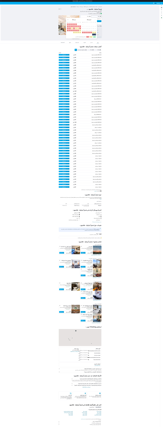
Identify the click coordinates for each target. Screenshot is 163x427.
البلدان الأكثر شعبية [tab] (98, 407)
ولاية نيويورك (87, 6)
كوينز (78, 6)
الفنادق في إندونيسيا (84, 412)
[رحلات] (161, 15)
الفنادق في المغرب (98, 411)
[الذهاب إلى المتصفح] (161, 13)
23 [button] (95, 32)
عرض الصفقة (83, 252)
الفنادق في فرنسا (70, 413)
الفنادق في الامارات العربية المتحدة (68, 412)
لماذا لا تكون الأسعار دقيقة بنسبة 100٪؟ (95, 424)
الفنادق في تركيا (99, 412)
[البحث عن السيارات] (161, 9)
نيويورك (82, 6)
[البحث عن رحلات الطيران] (161, 6)
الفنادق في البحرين (98, 413)
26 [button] (67, 30)
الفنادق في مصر (85, 413)
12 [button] (67, 26)
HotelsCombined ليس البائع (97, 421)
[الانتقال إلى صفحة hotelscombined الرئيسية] (156, 3)
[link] (96, 255)
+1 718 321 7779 (99, 12)
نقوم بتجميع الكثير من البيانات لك (96, 423)
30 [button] (95, 34)
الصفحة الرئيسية (100, 6)
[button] (1, 1)
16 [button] (95, 30)
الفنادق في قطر (85, 411)
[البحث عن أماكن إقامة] (161, 7)
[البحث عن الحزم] (161, 11)
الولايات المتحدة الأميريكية (94, 6)
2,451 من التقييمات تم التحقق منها (93, 13)
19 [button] (67, 28)
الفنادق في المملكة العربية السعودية (68, 411)
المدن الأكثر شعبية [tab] (92, 407)
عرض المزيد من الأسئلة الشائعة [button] (86, 387)
